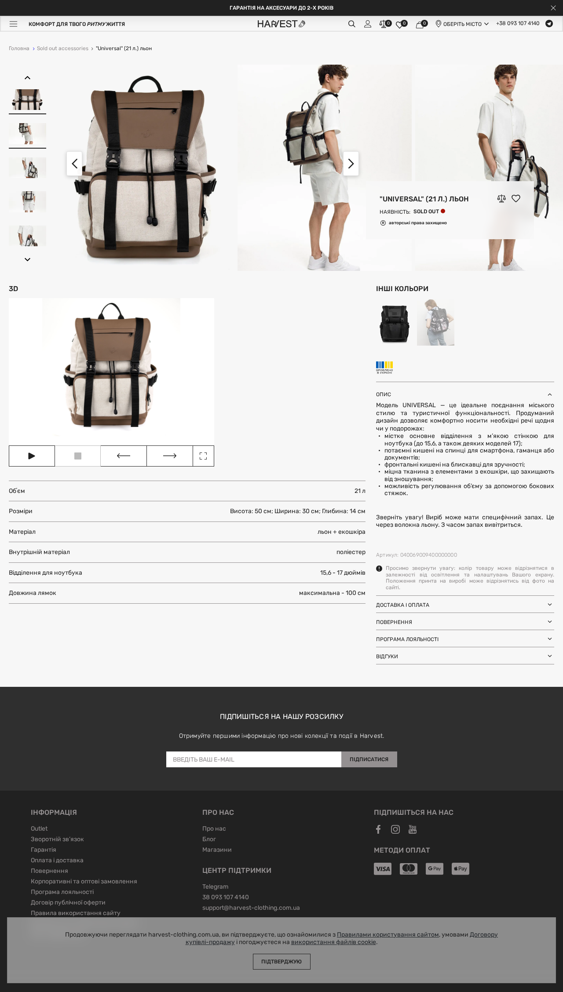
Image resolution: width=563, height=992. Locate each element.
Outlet (39, 829)
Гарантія (43, 850)
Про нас (214, 829)
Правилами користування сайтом (388, 935)
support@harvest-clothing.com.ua (251, 908)
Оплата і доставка (57, 861)
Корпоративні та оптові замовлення (84, 882)
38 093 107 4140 (225, 898)
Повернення (49, 871)
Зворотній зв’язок (57, 840)
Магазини (217, 850)
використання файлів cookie (333, 942)
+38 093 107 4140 (518, 23)
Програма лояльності (62, 893)
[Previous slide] (74, 163)
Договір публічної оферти (68, 903)
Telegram (215, 887)
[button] (27, 78)
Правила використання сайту (76, 914)
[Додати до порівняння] (501, 199)
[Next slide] (351, 163)
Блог (209, 840)
